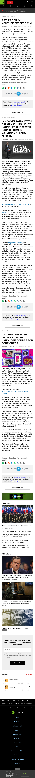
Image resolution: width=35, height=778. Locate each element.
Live (17, 717)
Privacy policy (17, 742)
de (18, 700)
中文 (32, 700)
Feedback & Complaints (17, 759)
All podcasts (29, 674)
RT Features (6, 554)
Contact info (17, 755)
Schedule (17, 730)
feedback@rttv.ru (16, 106)
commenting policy (20, 102)
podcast (4, 212)
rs (27, 700)
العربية (3, 700)
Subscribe (17, 663)
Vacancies (17, 763)
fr (23, 700)
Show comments (17, 112)
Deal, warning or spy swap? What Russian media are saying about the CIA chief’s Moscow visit (17, 577)
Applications (17, 722)
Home (4, 16)
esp (8, 700)
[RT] (5, 704)
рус (14, 700)
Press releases (11, 16)
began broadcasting (15, 243)
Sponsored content (17, 734)
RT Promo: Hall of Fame (17, 751)
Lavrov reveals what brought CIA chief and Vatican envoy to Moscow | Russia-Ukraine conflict (17, 10)
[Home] (2, 2)
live (10, 2)
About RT (17, 746)
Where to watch (17, 726)
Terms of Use (17, 738)
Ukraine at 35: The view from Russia (15, 628)
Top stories (6, 503)
